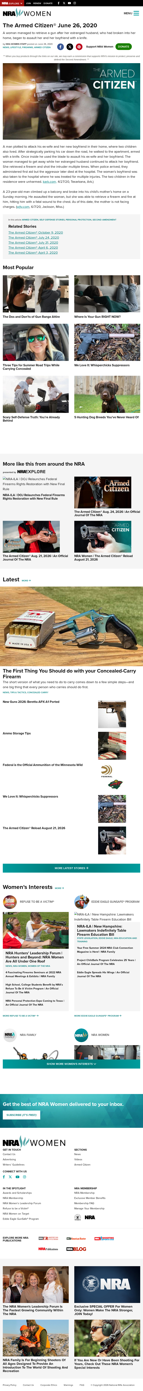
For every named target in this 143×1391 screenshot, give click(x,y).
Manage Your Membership (89, 1208)
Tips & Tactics (18, 692)
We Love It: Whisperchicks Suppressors (30, 796)
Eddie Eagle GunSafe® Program (115, 902)
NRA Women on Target (16, 1214)
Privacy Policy (9, 1385)
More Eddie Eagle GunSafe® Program (96, 1015)
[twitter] (70, 45)
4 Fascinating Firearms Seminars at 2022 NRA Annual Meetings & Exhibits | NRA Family (33, 974)
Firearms (27, 47)
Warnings (68, 1385)
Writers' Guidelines (14, 1165)
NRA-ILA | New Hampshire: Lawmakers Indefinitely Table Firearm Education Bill (101, 930)
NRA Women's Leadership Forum (22, 1203)
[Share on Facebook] (60, 45)
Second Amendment (104, 219)
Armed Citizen (42, 47)
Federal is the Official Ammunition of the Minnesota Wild (43, 765)
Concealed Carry (37, 692)
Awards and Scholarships (17, 1193)
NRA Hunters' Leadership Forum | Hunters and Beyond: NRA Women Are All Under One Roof (35, 957)
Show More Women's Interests (91, 1064)
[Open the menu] (136, 13)
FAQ (82, 1385)
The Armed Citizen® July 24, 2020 (33, 237)
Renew (37, 3)
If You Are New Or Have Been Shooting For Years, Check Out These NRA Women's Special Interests (106, 1364)
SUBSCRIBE (21, 1115)
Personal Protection (78, 219)
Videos (78, 1159)
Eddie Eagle (106, 938)
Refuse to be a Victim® (16, 1208)
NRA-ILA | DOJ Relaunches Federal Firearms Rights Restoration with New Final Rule (34, 497)
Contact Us (9, 1154)
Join (28, 3)
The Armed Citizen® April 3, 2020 (33, 252)
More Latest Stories (86, 868)
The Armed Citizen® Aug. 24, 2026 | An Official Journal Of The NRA (107, 513)
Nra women (20, 966)
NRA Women (100, 1035)
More (25, 580)
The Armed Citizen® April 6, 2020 (33, 247)
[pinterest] (79, 45)
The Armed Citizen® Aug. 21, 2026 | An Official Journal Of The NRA (35, 558)
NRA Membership (13, 1198)
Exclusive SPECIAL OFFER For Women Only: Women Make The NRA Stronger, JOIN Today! (103, 1310)
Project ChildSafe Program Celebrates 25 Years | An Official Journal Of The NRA (106, 962)
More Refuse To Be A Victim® (19, 1015)
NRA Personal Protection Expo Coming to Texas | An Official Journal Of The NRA (35, 1003)
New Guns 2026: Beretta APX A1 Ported (31, 701)
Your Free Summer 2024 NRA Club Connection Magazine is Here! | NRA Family (105, 950)
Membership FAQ (84, 1203)
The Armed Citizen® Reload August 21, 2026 (34, 828)
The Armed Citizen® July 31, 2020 (33, 242)
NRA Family (28, 1035)
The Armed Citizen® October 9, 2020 (35, 232)
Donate (48, 3)
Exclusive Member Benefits (90, 1198)
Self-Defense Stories (52, 219)
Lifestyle (15, 47)
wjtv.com (23, 206)
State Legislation (87, 938)
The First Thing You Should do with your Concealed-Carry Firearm (69, 673)
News (6, 47)
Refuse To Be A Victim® (37, 902)
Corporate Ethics (48, 1385)
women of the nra (39, 966)
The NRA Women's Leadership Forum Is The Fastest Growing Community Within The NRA (33, 1310)
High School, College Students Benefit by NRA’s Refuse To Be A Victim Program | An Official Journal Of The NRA (34, 988)
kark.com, (50, 181)
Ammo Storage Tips (17, 733)
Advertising (9, 1159)
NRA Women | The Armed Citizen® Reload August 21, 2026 (103, 558)
